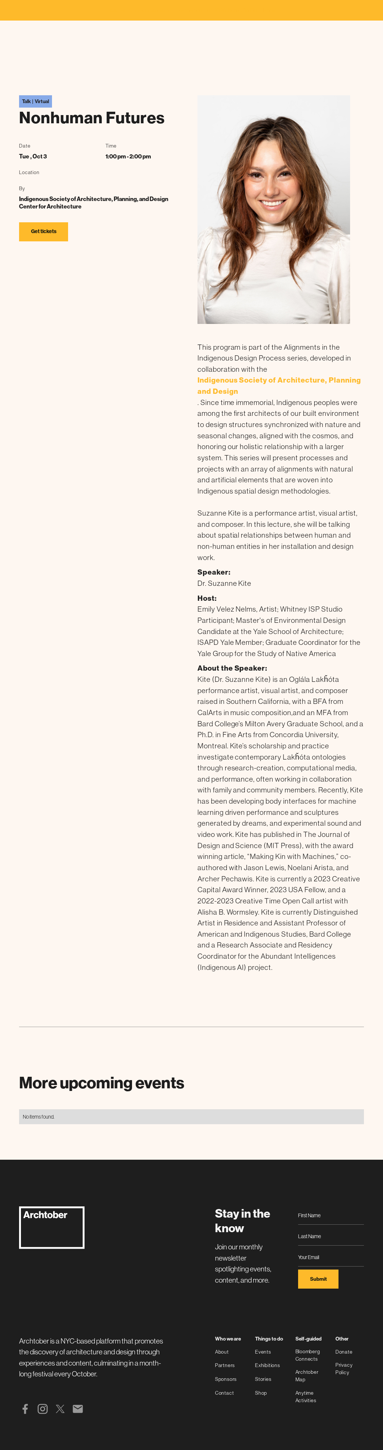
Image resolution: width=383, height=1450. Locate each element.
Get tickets (43, 231)
